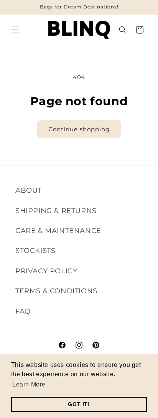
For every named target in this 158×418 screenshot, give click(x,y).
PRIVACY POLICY (46, 271)
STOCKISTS (35, 250)
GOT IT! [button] (79, 404)
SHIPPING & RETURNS (56, 211)
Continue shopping (79, 129)
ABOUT (28, 190)
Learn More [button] (29, 384)
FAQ (23, 311)
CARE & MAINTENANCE (58, 230)
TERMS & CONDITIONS (56, 291)
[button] (15, 29)
